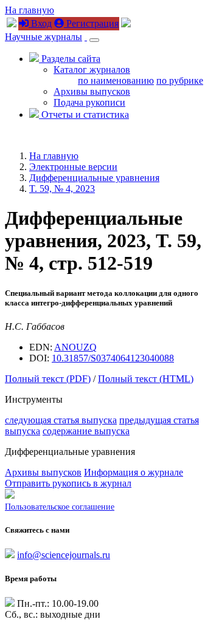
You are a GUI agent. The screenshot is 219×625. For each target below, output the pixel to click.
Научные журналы (43, 37)
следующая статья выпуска (61, 420)
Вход (40, 23)
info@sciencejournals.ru (63, 555)
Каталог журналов (92, 69)
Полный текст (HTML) (145, 379)
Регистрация (91, 23)
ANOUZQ (75, 347)
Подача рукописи (89, 102)
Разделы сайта (69, 58)
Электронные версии (73, 167)
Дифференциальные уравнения (94, 177)
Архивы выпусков (92, 91)
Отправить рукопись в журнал (68, 483)
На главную (29, 10)
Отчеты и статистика (84, 114)
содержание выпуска (86, 431)
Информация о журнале (133, 472)
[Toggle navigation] (94, 40)
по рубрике (179, 80)
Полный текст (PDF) (48, 379)
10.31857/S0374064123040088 (113, 358)
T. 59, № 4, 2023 (62, 188)
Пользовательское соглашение (59, 506)
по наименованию (116, 80)
